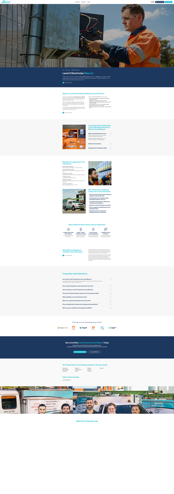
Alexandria (65, 368)
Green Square (78, 369)
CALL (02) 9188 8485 (94, 351)
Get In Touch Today (68, 82)
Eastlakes (65, 371)
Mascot (76, 371)
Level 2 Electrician (67, 380)
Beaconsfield (65, 369)
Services (83, 2)
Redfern (89, 368)
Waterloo (89, 371)
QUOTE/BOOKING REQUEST (79, 351)
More (89, 2)
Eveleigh (77, 368)
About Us (77, 2)
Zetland (101, 368)
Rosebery (89, 369)
